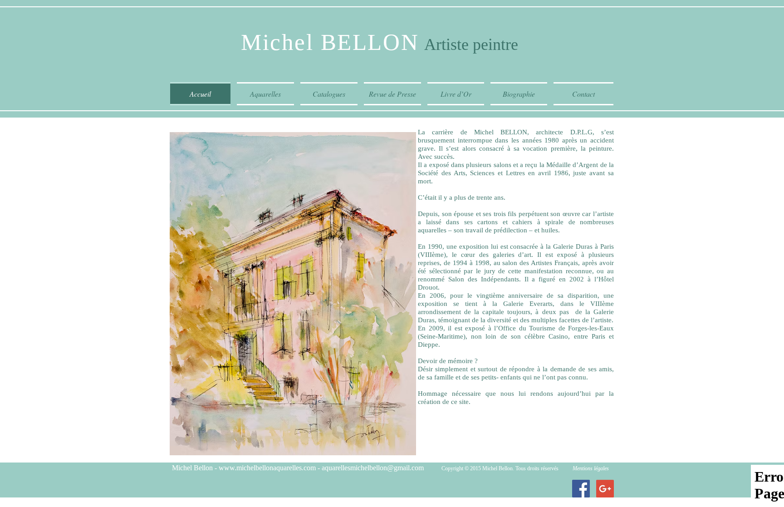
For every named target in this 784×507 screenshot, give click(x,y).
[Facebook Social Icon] (581, 488)
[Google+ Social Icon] (605, 488)
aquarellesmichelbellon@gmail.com (373, 468)
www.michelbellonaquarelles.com (267, 468)
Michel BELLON (330, 42)
